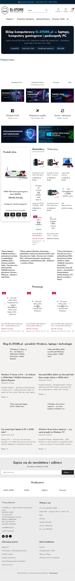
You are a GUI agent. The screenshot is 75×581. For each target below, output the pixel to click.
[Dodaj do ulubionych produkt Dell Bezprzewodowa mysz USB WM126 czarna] (71, 186)
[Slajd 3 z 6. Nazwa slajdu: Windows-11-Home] (37, 69)
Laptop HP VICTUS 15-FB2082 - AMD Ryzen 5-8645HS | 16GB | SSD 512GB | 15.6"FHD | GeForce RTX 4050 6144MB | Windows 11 (38, 204)
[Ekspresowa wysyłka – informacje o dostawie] (37, 114)
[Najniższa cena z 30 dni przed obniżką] (44, 241)
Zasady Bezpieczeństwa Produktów (13, 561)
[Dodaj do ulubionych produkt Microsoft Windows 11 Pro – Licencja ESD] (57, 217)
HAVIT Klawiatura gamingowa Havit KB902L (15, 192)
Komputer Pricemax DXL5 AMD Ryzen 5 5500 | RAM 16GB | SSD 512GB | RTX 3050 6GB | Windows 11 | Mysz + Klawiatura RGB (38, 174)
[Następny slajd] (70, 69)
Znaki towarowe (7, 565)
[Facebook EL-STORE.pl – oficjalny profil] (12, 114)
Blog (41, 515)
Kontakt (41, 547)
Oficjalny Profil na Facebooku (49, 558)
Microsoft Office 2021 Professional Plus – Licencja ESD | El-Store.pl (61, 325)
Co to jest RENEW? (46, 529)
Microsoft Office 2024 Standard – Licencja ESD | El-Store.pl (37, 235)
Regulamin (5, 547)
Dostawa (42, 518)
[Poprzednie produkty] (5, 304)
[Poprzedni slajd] (4, 69)
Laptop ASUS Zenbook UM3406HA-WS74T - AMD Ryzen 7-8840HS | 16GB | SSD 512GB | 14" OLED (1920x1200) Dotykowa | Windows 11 (68, 174)
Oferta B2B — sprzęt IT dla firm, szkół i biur (54, 511)
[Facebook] (3, 536)
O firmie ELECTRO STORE (48, 508)
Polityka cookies (7, 554)
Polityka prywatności (9, 558)
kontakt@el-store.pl (8, 527)
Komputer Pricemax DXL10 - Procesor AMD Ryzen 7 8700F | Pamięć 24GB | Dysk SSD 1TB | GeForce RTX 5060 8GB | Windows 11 (53, 174)
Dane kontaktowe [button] (46, 541)
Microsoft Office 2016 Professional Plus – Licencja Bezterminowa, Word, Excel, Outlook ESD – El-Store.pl (11, 325)
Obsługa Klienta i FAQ (47, 551)
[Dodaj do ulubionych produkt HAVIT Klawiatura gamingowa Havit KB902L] (25, 157)
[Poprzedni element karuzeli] (2, 490)
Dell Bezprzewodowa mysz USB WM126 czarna (67, 204)
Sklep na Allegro (45, 554)
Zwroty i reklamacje (45, 525)
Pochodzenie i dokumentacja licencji (14, 551)
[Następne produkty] (69, 304)
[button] (10, 19)
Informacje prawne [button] (10, 541)
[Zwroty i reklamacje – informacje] (62, 114)
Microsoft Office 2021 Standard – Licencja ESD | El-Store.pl (36, 325)
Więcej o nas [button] (45, 502)
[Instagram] (6, 536)
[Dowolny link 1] (10, 536)
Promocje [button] (37, 287)
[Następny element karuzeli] (72, 490)
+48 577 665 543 (8, 531)
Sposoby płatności (45, 522)
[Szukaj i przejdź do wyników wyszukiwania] (46, 10)
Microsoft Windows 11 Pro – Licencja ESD (53, 235)
